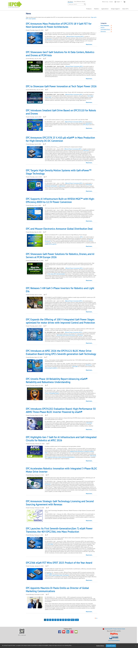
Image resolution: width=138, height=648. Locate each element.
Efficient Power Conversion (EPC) (75, 36)
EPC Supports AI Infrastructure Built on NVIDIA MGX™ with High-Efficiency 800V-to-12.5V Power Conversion (60, 200)
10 (68, 619)
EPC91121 (88, 365)
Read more (89, 44)
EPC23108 (59, 335)
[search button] (85, 4)
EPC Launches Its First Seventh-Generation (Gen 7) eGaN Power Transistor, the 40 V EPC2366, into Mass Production (59, 530)
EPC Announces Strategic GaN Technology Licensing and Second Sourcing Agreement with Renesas (60, 503)
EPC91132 (89, 123)
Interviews (103, 31)
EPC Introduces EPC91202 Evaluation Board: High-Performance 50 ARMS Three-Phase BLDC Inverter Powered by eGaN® (61, 410)
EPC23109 (66, 335)
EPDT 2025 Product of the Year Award (59, 575)
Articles (102, 27)
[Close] (135, 645)
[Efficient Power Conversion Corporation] (15, 4)
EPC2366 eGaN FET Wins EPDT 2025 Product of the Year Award (59, 562)
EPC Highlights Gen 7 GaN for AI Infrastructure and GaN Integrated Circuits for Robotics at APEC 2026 (61, 439)
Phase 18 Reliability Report (52, 393)
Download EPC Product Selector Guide (115, 628)
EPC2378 (86, 150)
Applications (104, 9)
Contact (111, 1)
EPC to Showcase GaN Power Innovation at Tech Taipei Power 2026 (61, 86)
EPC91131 (62, 186)
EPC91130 (54, 186)
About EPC (125, 9)
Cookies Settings (100, 645)
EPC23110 (72, 335)
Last (77, 619)
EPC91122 (47, 484)
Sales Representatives (114, 640)
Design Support (115, 9)
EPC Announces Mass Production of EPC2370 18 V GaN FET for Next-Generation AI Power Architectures (58, 25)
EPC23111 (80, 335)
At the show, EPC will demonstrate (56, 274)
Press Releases (105, 25)
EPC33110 (86, 124)
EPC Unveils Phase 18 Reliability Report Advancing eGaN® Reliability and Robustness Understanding (57, 380)
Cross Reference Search (79, 1)
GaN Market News (105, 29)
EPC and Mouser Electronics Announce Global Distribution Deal (59, 228)
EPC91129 (47, 186)
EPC (81, 237)
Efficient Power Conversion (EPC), (74, 121)
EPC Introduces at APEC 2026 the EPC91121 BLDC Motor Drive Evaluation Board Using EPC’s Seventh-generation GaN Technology (61, 352)
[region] (69, 645)
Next (72, 619)
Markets (96, 9)
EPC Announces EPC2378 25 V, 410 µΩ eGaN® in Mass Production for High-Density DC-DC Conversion (60, 139)
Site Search (70, 1)
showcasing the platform (51, 368)
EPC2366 (75, 366)
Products (88, 9)
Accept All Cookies (111, 645)
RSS (96, 618)
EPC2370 (49, 39)
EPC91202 (89, 423)
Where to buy (105, 1)
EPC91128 (89, 184)
